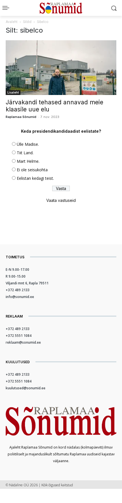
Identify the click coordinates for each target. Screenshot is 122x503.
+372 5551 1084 (18, 335)
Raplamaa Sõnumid (21, 117)
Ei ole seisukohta (32, 169)
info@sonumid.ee (20, 296)
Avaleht (12, 22)
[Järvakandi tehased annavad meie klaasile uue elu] (61, 67)
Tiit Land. (25, 152)
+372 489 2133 (18, 290)
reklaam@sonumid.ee (23, 342)
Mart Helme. (28, 161)
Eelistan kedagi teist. (35, 178)
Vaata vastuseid (61, 200)
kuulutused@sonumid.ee (25, 388)
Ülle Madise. (28, 144)
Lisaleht (13, 92)
